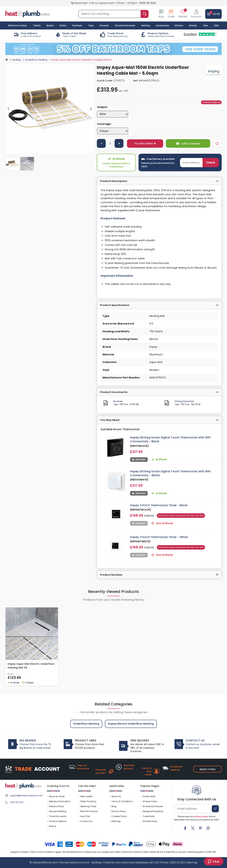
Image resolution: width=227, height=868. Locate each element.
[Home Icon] (6, 59)
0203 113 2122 (147, 3)
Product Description (113, 181)
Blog (113, 806)
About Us (116, 796)
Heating (16, 59)
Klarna (52, 826)
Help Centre (86, 796)
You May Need (143, 143)
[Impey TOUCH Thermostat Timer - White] (115, 547)
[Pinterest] (200, 828)
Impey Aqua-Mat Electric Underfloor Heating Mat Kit (31, 665)
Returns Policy (56, 806)
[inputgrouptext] (145, 14)
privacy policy (200, 816)
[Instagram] (208, 828)
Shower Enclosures (153, 806)
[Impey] (213, 72)
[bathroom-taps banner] (113, 49)
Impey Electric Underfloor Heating (131, 723)
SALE (216, 25)
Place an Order (57, 796)
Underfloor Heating (36, 59)
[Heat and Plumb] (27, 14)
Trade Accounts (57, 816)
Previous (8, 109)
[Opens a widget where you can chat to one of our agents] (213, 861)
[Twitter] (192, 828)
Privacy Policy (118, 811)
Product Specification (114, 305)
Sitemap (116, 821)
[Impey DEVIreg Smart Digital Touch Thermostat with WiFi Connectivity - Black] (115, 448)
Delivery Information (59, 801)
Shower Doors (150, 821)
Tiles (205, 25)
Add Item (140, 459)
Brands (193, 25)
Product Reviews (111, 575)
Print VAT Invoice (89, 811)
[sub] (101, 143)
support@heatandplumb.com (25, 795)
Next (91, 109)
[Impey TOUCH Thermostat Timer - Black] (115, 515)
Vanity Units (149, 796)
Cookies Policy (119, 816)
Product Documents (114, 392)
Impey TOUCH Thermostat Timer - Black (158, 505)
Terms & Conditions (122, 801)
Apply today (207, 769)
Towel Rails (149, 816)
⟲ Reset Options (211, 102)
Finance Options (58, 821)
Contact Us (86, 821)
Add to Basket (190, 143)
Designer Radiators (153, 811)
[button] (196, 13)
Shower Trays (150, 801)
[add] (119, 143)
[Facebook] (185, 828)
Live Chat (85, 816)
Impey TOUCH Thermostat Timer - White (159, 537)
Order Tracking (88, 801)
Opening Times (88, 806)
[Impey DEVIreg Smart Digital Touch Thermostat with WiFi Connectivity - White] (115, 481)
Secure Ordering (57, 811)
